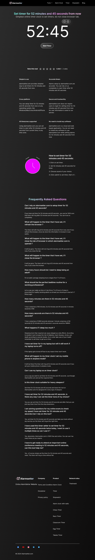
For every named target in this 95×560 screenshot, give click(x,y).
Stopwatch (75, 3)
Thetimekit (73, 484)
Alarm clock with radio (61, 504)
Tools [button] (49, 3)
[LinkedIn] (18, 547)
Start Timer (47, 46)
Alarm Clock (59, 3)
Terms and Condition (45, 485)
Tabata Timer (57, 535)
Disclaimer (41, 491)
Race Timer (57, 516)
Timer (68, 3)
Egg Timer (56, 529)
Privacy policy (43, 497)
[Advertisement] (9, 44)
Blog (83, 3)
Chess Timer (57, 510)
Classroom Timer (59, 522)
